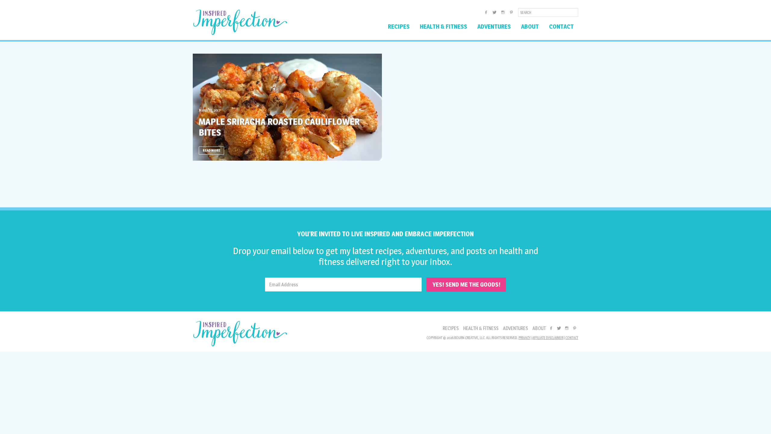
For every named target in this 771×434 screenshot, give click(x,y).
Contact (571, 337)
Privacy (524, 337)
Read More (211, 150)
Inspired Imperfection (240, 22)
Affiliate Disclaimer (547, 337)
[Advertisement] (385, 181)
